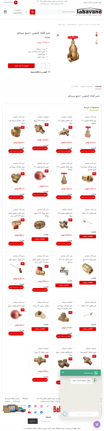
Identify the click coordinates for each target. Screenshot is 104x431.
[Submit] (32, 11)
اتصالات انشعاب (67, 117)
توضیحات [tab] (98, 86)
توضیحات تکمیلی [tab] (86, 86)
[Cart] (5, 11)
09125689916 (8, 2)
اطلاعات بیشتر (88, 236)
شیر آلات (93, 24)
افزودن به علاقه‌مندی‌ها (39, 72)
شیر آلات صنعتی (83, 24)
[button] (58, 35)
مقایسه (47, 37)
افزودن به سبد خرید (21, 66)
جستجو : (48, 417)
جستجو (32, 421)
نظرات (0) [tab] (75, 86)
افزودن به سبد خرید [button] (88, 151)
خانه (98, 24)
